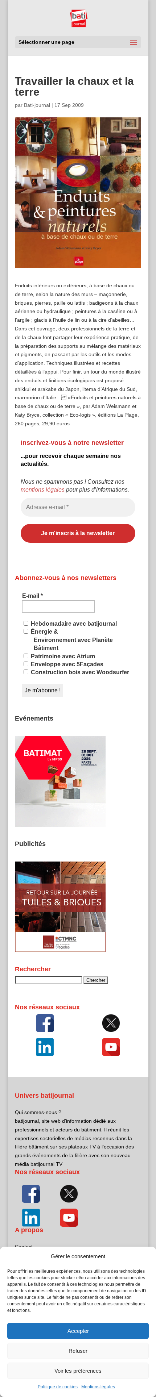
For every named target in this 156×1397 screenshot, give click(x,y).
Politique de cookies (58, 1386)
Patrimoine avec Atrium (62, 656)
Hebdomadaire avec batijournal (73, 624)
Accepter (78, 1331)
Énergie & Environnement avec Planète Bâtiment (71, 640)
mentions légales (43, 490)
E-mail (32, 596)
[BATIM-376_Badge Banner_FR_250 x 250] (60, 825)
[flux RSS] (45, 1023)
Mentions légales (98, 1386)
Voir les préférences (78, 1371)
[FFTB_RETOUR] (60, 950)
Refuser (78, 1351)
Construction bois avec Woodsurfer (79, 672)
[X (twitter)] (111, 1023)
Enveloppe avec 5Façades (66, 664)
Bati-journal (37, 105)
